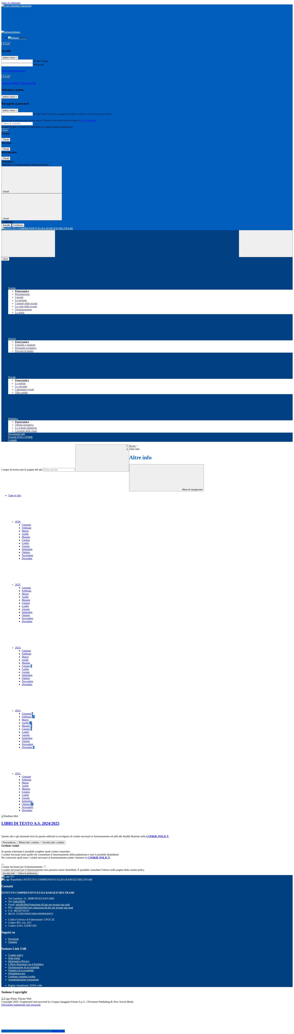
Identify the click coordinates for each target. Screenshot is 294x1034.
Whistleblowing (16, 973)
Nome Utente (41, 61)
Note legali (14, 958)
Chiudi (6, 139)
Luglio (25, 543)
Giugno (26, 540)
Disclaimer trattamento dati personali (20, 1004)
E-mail (37, 113)
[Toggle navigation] (28, 243)
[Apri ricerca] (266, 243)
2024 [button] (18, 647)
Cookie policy (15, 955)
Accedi (6, 44)
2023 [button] (18, 710)
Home (132, 446)
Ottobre (26, 552)
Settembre (27, 549)
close (5, 259)
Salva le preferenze (27, 873)
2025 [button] (18, 584)
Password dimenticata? (13, 70)
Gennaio (26, 524)
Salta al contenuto (10, 2)
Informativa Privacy (18, 961)
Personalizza (9, 842)
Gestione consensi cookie (21, 976)
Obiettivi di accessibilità (21, 970)
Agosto (26, 546)
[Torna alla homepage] (147, 228)
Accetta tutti (53, 842)
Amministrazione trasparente (23, 979)
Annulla (6, 225)
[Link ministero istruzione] (16, 5)
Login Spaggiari (88, 120)
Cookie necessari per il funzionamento (22, 866)
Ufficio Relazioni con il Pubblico (26, 964)
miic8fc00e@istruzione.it (43, 904)
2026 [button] (18, 521)
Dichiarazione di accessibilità (23, 967)
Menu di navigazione (192, 489)
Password (39, 64)
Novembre (27, 555)
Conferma (18, 225)
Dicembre (27, 558)
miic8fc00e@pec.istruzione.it (44, 907)
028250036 (19, 901)
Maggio (26, 537)
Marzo (25, 530)
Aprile (25, 533)
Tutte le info (14, 495)
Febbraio (26, 527)
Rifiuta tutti (29, 842)
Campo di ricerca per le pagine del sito (22, 469)
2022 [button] (18, 773)
